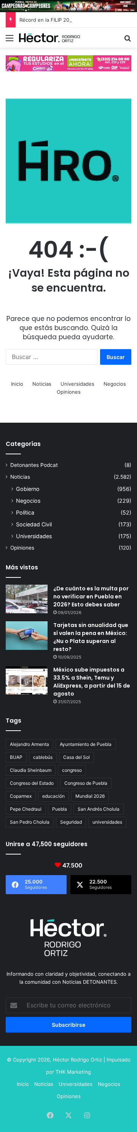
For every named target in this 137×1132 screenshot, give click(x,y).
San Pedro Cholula (29, 822)
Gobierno (28, 489)
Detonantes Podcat (34, 465)
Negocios (115, 384)
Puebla (59, 809)
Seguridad (71, 822)
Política (25, 512)
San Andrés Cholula (98, 809)
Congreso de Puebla (85, 783)
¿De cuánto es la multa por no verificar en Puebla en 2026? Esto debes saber (91, 596)
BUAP (16, 757)
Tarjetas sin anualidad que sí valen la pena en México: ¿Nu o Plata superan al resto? (90, 637)
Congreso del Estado (32, 783)
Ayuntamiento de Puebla (86, 744)
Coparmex (21, 796)
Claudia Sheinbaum (30, 770)
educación (53, 796)
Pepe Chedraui (25, 809)
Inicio (17, 384)
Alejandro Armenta (29, 744)
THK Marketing (73, 1072)
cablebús (43, 757)
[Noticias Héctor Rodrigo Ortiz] (49, 38)
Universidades (77, 384)
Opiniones (69, 392)
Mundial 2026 (90, 796)
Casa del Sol (76, 757)
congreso (72, 770)
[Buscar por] (127, 40)
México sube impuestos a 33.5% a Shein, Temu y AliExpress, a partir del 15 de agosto (91, 681)
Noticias (41, 384)
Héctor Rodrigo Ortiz (77, 1060)
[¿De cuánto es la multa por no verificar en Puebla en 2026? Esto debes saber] (27, 599)
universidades (107, 822)
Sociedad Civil (34, 524)
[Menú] (9, 40)
